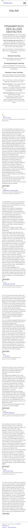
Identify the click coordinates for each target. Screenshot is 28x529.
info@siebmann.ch (5, 525)
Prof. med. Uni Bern (7, 117)
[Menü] (24, 3)
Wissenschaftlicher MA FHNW (9, 284)
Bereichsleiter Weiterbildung (8, 412)
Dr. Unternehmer (6, 356)
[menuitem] (4, 527)
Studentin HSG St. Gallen (8, 471)
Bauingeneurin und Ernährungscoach (10, 190)
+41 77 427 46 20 (17, 524)
